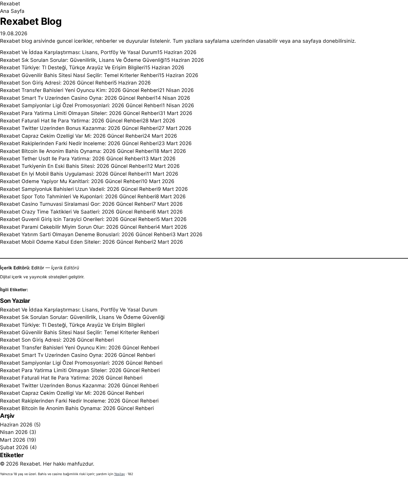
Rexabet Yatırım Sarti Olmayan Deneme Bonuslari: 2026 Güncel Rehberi (86, 234)
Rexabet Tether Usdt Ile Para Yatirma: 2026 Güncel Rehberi (71, 159)
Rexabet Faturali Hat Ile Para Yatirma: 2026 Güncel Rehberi (71, 121)
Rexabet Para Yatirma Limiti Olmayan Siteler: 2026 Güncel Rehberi (80, 113)
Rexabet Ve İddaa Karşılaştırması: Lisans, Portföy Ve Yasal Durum (78, 52)
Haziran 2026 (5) (20, 425)
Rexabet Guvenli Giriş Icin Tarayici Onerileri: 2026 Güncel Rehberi (78, 219)
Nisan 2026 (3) (18, 432)
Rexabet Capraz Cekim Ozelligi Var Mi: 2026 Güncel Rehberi (72, 136)
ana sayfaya (306, 41)
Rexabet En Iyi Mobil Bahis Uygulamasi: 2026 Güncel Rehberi (73, 174)
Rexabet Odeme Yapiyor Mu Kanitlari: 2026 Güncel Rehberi (71, 181)
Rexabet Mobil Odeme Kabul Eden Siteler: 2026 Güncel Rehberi (76, 242)
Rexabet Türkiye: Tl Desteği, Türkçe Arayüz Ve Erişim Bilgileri (72, 67)
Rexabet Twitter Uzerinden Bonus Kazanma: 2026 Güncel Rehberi (79, 128)
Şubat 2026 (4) (18, 447)
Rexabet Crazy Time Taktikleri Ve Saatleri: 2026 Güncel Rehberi (76, 212)
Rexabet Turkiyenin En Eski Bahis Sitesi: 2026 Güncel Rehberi (74, 166)
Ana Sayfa (12, 11)
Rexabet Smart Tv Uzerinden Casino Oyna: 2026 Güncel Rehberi (77, 98)
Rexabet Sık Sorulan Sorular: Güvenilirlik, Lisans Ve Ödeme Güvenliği (82, 60)
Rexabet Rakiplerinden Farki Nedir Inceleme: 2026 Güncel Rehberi (79, 143)
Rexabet (10, 4)
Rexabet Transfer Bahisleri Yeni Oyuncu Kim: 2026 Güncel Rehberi (79, 90)
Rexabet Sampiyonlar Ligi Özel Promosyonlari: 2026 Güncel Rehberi (81, 105)
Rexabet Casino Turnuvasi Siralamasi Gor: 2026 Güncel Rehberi (76, 204)
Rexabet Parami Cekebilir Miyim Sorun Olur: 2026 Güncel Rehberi (78, 227)
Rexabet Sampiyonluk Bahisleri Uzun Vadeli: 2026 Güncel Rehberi (79, 189)
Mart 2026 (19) (18, 440)
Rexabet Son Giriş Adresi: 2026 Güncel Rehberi (57, 83)
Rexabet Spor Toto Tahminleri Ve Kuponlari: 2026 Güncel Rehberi (78, 196)
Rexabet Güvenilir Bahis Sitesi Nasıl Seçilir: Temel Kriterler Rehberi (79, 75)
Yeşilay (119, 474)
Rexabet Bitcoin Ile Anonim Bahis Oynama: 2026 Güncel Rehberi (77, 151)
